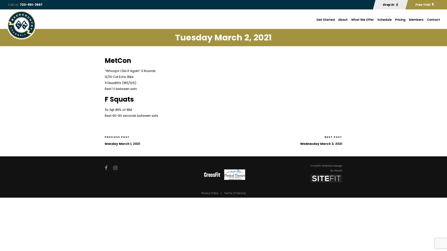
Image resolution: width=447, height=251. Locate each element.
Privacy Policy (209, 193)
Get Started (325, 20)
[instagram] (115, 168)
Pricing (400, 20)
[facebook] (106, 168)
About (343, 20)
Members (416, 20)
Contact (433, 20)
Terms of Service (235, 193)
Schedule (384, 20)
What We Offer (362, 20)
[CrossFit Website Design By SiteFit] (326, 178)
